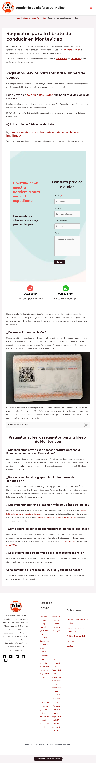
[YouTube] (6, 660)
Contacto (70, 646)
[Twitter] (23, 656)
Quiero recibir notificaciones (48, 759)
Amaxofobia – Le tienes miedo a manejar (56, 624)
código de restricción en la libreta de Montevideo (55, 517)
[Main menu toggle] (91, 7)
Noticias (70, 641)
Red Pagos (46, 95)
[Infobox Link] (30, 294)
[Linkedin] (17, 656)
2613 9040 (11, 545)
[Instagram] (11, 656)
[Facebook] (4, 656)
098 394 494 (70, 541)
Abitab (31, 95)
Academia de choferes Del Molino (40, 8)
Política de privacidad (76, 636)
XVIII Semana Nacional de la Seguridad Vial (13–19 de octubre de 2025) (56, 717)
